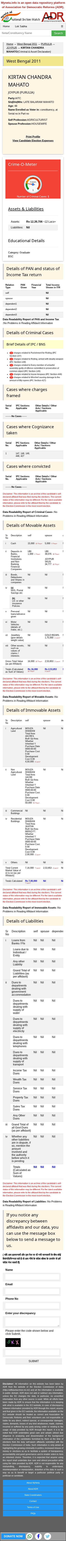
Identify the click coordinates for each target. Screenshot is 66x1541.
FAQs (33, 1513)
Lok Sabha (21, 26)
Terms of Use (33, 1507)
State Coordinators (33, 1495)
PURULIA (46, 44)
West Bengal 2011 (27, 44)
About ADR (33, 1489)
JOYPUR (11, 47)
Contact (33, 1501)
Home (6, 26)
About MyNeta (33, 1483)
